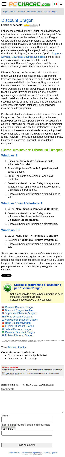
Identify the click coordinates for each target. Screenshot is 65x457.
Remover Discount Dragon (20, 332)
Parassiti (21, 12)
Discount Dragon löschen (19, 310)
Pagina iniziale (9, 12)
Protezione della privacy (31, 453)
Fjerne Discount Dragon (18, 316)
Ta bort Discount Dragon (18, 329)
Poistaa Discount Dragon (19, 335)
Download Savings (22, 56)
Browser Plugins (34, 12)
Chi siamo (45, 453)
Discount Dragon (50, 12)
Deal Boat (39, 56)
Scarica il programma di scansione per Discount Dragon (37, 286)
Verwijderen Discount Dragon (21, 319)
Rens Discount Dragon (18, 323)
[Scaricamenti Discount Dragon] (8, 288)
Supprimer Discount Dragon (20, 313)
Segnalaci (53, 453)
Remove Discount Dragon (19, 307)
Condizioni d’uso (14, 453)
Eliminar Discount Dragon (19, 326)
